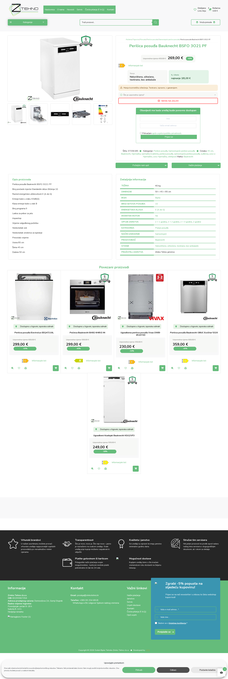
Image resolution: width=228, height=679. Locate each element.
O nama (60, 9)
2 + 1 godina (161, 221)
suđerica (204, 153)
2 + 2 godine (173, 221)
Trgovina (136, 39)
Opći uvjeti (132, 615)
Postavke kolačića (207, 670)
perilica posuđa (166, 153)
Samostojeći (161, 234)
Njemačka (136, 153)
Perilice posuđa (152, 39)
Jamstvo (130, 598)
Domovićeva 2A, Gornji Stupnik (48, 600)
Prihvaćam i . (162, 133)
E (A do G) (160, 209)
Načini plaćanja (133, 595)
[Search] (155, 22)
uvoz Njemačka (160, 156)
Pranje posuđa (161, 227)
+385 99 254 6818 (89, 600)
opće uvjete (157, 133)
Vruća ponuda (205, 22)
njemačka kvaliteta (150, 153)
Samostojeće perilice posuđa (169, 39)
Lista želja (19, 368)
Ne (156, 215)
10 (156, 203)
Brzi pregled (12, 368)
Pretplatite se (164, 632)
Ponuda (143, 39)
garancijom (172, 87)
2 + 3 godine (186, 221)
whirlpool (172, 156)
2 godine (197, 221)
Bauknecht (126, 153)
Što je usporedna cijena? (133, 95)
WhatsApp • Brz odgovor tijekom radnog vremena (95, 603)
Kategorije (27, 22)
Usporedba (25, 368)
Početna (129, 39)
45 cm (210, 151)
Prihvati (139, 670)
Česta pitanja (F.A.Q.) (94, 9)
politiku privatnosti (172, 133)
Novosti (70, 9)
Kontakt (110, 9)
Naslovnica (50, 9)
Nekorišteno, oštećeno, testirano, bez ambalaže (177, 246)
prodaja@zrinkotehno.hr (88, 595)
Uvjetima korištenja (177, 623)
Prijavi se (169, 136)
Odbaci (173, 670)
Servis (79, 9)
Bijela (157, 197)
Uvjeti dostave (134, 605)
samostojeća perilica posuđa (187, 153)
